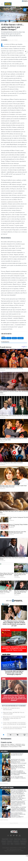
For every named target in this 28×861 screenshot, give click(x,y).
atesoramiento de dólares (17, 273)
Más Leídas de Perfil (7, 787)
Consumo (20, 338)
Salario (9, 338)
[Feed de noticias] (16, 835)
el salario (8, 57)
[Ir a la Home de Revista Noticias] (7, 4)
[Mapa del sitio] (20, 835)
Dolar (3, 338)
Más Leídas (4, 751)
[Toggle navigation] (2, 4)
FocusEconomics (5, 91)
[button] (25, 51)
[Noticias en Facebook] (11, 835)
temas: (3, 336)
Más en (8, 601)
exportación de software (19, 316)
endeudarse (4, 114)
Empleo (14, 338)
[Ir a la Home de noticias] (14, 831)
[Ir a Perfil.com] (25, 1)
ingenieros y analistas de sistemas (9, 201)
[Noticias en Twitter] (14, 835)
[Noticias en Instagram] (8, 835)
